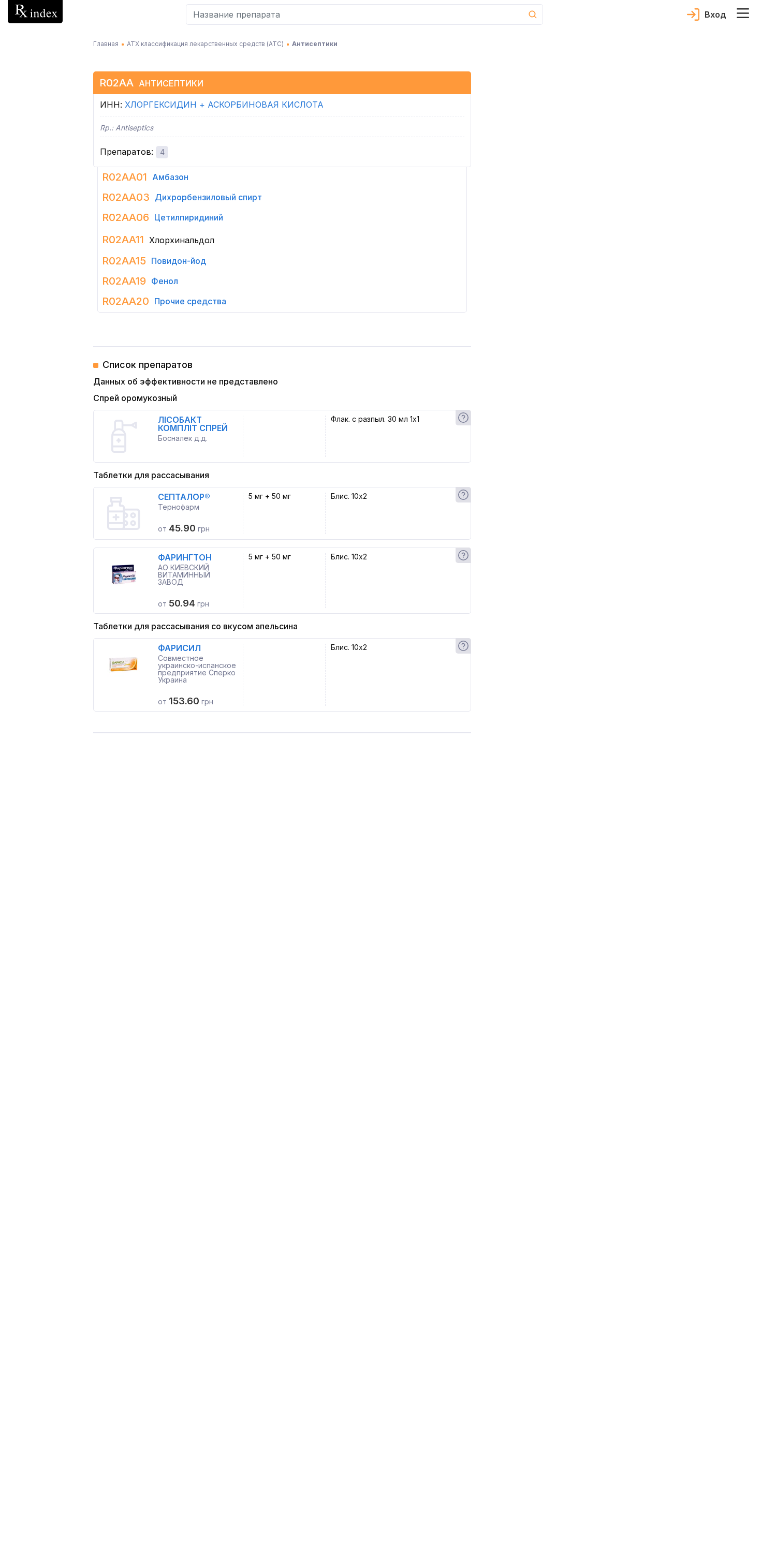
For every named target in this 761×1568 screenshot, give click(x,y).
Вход (715, 14)
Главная (106, 44)
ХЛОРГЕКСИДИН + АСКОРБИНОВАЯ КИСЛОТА (224, 104)
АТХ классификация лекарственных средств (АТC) (205, 44)
